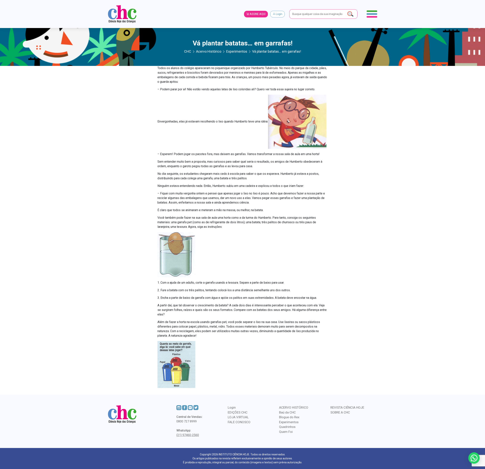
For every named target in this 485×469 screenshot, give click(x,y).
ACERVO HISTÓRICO (293, 407)
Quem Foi (286, 432)
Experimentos (289, 422)
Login (278, 14)
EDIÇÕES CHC (237, 412)
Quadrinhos (287, 427)
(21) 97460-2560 (187, 435)
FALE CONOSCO (239, 422)
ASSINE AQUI (257, 14)
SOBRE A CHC (340, 412)
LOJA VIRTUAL (238, 417)
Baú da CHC (287, 412)
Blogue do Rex (289, 417)
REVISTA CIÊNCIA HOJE (347, 407)
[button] (474, 458)
